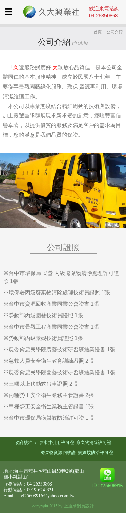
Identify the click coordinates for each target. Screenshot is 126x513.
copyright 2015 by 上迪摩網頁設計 (63, 506)
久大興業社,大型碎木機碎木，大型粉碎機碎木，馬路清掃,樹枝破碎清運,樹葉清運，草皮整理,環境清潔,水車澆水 (49, 12)
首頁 (98, 32)
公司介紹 (115, 32)
